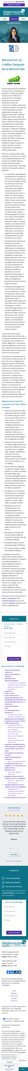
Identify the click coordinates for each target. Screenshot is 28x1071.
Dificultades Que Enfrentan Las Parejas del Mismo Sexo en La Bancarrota (15, 702)
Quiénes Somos (10, 768)
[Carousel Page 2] (14, 849)
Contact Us (14, 19)
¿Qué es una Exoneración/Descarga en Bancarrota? (16, 740)
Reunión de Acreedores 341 (16, 761)
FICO (6, 708)
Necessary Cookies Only (9, 1066)
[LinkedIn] (12, 972)
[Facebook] (8, 972)
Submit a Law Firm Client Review (14, 861)
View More (14, 855)
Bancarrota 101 (10, 770)
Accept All (9, 1062)
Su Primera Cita (13, 734)
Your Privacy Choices (12, 1019)
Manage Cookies (19, 1021)
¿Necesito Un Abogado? (15, 736)
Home (4, 19)
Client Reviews (14, 808)
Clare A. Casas (9, 693)
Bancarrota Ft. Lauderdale (13, 666)
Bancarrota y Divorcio (15, 725)
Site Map (14, 998)
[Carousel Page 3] (18, 849)
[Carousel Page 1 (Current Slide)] (10, 849)
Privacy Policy (14, 996)
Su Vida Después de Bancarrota (15, 797)
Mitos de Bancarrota (14, 732)
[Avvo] (19, 972)
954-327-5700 (12, 957)
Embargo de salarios (12, 706)
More (23, 19)
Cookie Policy (7, 1021)
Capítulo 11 (8, 691)
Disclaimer (14, 993)
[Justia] (16, 972)
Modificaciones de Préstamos (15, 719)
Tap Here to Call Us (14, 5)
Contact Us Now (14, 659)
